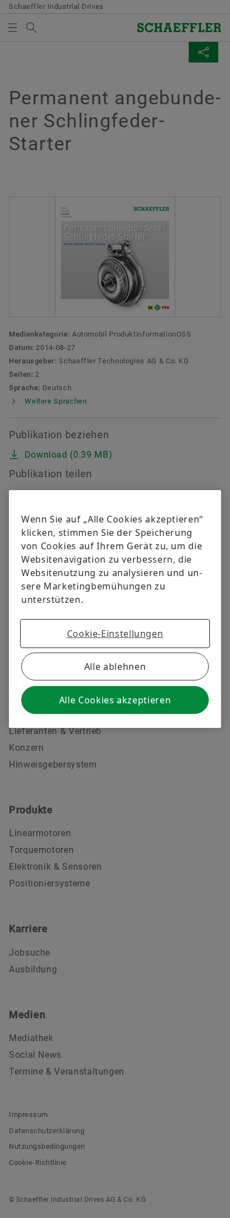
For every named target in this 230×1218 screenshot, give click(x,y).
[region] (115, 609)
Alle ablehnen (115, 666)
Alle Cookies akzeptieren (115, 700)
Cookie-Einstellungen (115, 633)
